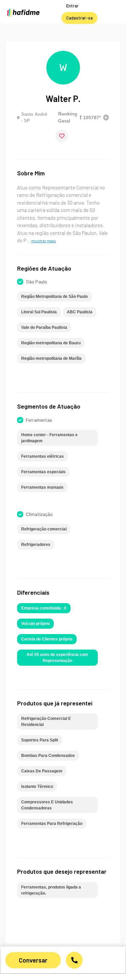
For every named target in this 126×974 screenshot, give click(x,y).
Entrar (72, 5)
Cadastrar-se (79, 18)
